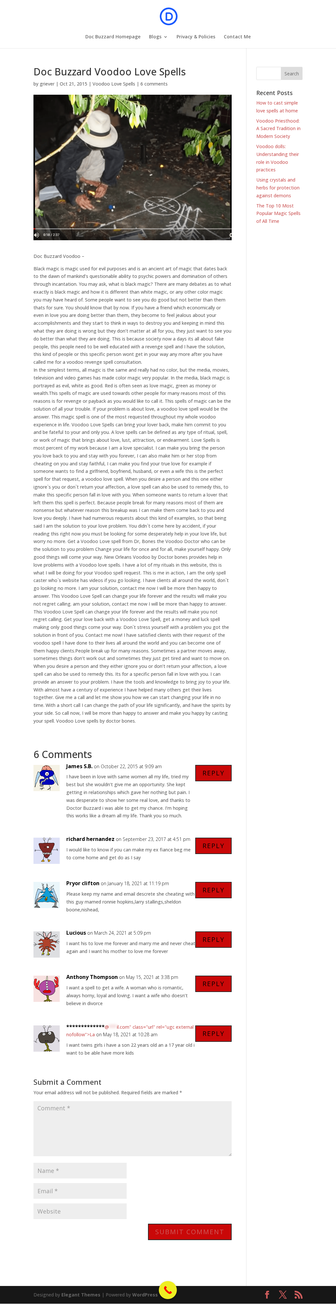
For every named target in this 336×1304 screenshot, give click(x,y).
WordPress (145, 1295)
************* (85, 1026)
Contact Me (237, 37)
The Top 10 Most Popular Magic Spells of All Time (278, 213)
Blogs (155, 37)
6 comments (154, 84)
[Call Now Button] (168, 1290)
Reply (213, 773)
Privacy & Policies (196, 37)
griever (47, 84)
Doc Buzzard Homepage (112, 37)
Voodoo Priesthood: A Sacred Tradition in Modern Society (278, 129)
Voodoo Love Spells (114, 84)
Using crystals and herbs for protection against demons (278, 188)
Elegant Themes (80, 1295)
